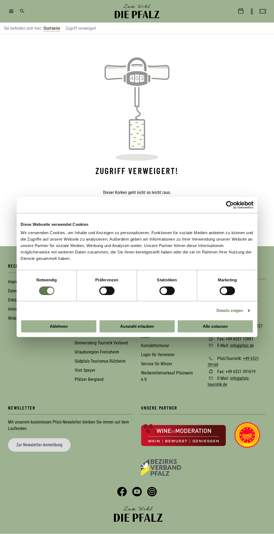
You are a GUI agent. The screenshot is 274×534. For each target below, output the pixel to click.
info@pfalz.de (242, 345)
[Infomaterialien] (252, 11)
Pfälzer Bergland (89, 379)
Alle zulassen (215, 326)
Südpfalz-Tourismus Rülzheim (100, 361)
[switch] (107, 290)
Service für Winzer (156, 363)
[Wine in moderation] (183, 434)
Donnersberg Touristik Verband (101, 342)
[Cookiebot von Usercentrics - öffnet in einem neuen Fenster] (230, 205)
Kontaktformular (155, 345)
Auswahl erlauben (137, 326)
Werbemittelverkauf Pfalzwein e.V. (167, 376)
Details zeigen (229, 310)
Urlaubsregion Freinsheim (97, 352)
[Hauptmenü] (11, 11)
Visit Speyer (85, 370)
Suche (22, 11)
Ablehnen (59, 326)
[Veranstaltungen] (241, 11)
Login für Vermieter (158, 354)
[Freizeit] (263, 11)
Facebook (122, 491)
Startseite (51, 28)
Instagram (152, 491)
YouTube (137, 491)
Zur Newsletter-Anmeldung (39, 444)
